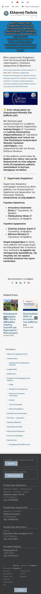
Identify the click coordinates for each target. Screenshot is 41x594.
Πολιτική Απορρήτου (16, 567)
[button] (5, 318)
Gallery (10, 305)
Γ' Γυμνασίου (15, 81)
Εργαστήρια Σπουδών (15, 427)
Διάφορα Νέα (24, 73)
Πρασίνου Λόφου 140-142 (13, 494)
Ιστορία (11, 400)
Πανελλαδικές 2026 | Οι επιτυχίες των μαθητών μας (30, 319)
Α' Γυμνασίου (31, 78)
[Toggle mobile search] (32, 17)
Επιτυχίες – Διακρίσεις (15, 418)
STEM (11, 385)
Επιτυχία (21, 84)
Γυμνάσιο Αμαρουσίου (13, 70)
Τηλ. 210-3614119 (10, 556)
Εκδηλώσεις (11, 374)
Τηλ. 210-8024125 (10, 519)
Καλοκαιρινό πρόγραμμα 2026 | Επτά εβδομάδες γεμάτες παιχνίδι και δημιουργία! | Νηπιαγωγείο (10, 323)
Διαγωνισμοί (7, 84)
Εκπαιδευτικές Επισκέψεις (17, 413)
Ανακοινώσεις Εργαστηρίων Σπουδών (19, 364)
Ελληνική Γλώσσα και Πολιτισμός (17, 394)
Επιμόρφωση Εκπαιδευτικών (19, 444)
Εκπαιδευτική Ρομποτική (18, 389)
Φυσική (25, 86)
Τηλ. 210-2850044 (10, 500)
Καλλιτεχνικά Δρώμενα (15, 431)
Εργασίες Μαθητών (14, 422)
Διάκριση (15, 84)
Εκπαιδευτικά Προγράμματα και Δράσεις (16, 75)
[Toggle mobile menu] (36, 17)
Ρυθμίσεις (33, 565)
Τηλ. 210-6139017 (10, 539)
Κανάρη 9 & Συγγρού (11, 514)
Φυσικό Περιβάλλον (16, 409)
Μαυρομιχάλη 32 (10, 550)
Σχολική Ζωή (15, 78)
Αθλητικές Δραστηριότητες (17, 354)
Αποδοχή (21, 590)
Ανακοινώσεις (12, 358)
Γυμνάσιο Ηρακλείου (27, 70)
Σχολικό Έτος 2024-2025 (14, 86)
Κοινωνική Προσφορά (15, 436)
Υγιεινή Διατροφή (15, 404)
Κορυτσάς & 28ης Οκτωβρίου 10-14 (18, 533)
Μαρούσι (27, 84)
